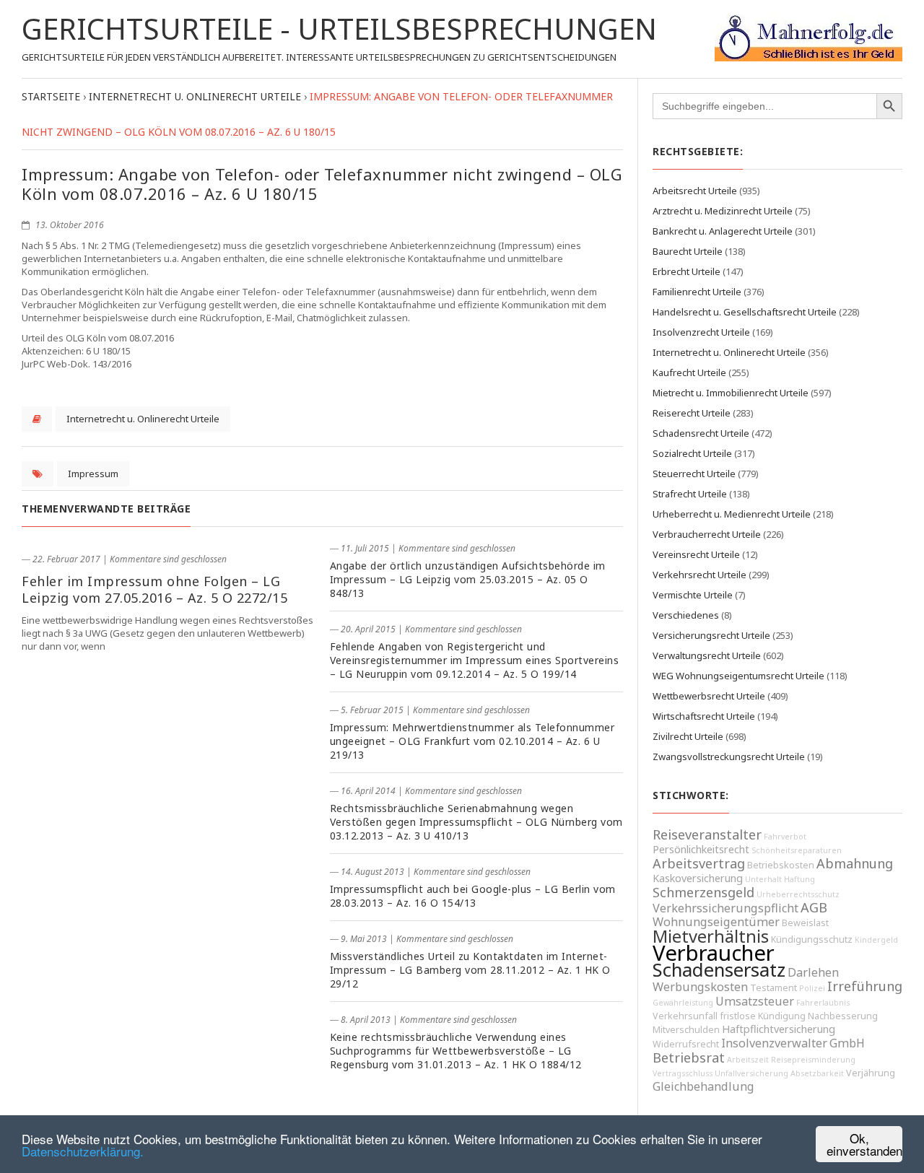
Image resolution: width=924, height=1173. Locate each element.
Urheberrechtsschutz (798, 894)
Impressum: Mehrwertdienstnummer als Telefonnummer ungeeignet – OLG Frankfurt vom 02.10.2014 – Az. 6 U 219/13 (472, 741)
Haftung (799, 879)
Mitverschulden (686, 1030)
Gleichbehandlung (703, 1086)
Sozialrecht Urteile (692, 453)
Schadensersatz (719, 969)
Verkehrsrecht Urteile (699, 574)
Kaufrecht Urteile (689, 372)
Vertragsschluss (682, 1073)
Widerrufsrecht (686, 1044)
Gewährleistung (683, 1003)
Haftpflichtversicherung (778, 1029)
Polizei (812, 988)
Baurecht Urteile (688, 251)
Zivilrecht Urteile (688, 736)
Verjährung (870, 1073)
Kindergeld (876, 940)
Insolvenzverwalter (774, 1043)
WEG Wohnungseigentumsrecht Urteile (738, 675)
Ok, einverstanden (864, 1144)
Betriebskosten (780, 865)
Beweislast (805, 923)
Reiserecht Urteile (692, 412)
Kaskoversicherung (698, 878)
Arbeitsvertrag (699, 863)
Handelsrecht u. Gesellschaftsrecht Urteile (745, 311)
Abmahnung (854, 863)
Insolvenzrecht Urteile (701, 332)
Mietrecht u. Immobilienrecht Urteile (730, 392)
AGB (814, 907)
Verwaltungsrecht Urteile (707, 655)
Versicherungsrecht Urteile (711, 635)
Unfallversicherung (751, 1073)
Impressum (93, 473)
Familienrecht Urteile (697, 291)
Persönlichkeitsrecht (701, 849)
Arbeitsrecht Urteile (695, 190)
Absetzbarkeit (817, 1073)
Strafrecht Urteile (690, 493)
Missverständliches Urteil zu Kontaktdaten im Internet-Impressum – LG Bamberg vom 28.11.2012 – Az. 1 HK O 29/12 (470, 969)
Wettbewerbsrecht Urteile (709, 695)
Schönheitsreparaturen (796, 850)
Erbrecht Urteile (686, 271)
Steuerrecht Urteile (694, 473)
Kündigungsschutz (812, 939)
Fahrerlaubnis (823, 1003)
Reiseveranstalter (707, 834)
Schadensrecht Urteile (701, 433)
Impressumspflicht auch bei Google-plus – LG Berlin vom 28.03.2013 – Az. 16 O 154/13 (473, 896)
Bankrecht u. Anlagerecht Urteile (723, 230)
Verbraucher (714, 952)
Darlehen (813, 972)
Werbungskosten (700, 987)
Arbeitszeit (748, 1060)
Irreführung (864, 986)
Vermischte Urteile (693, 594)
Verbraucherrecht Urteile (707, 534)
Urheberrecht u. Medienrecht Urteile (732, 513)
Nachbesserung (843, 1016)
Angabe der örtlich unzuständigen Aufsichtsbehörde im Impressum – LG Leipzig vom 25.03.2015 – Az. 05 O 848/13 (468, 579)
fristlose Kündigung (763, 1016)
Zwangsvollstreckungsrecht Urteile (729, 756)
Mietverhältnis (711, 936)
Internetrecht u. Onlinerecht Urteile (142, 418)
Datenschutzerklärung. (83, 1151)
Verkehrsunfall (685, 1016)
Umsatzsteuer (754, 1001)
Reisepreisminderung (813, 1060)
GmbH (847, 1043)
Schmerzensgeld (703, 892)
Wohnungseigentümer (716, 922)
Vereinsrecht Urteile (696, 554)
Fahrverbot (785, 837)
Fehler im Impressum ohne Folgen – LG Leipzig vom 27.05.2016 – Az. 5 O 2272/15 (154, 589)
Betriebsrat (689, 1057)
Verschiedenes (686, 615)
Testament (773, 988)
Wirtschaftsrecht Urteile (704, 716)
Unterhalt (763, 879)
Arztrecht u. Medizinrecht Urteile (723, 210)
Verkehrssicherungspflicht (725, 908)
